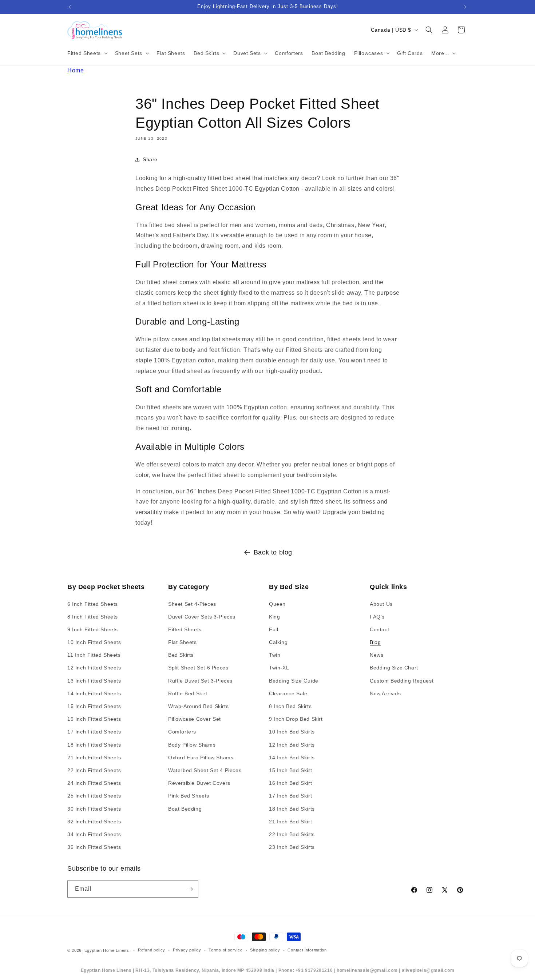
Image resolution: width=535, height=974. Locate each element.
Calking (278, 642)
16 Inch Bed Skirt (290, 783)
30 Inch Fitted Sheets (94, 809)
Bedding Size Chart (394, 668)
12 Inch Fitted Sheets (94, 668)
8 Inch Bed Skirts (290, 706)
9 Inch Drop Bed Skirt (296, 719)
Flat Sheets (182, 642)
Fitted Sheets (185, 629)
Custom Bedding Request (401, 681)
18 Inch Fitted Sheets (94, 745)
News (376, 655)
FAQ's (377, 617)
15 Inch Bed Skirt (290, 770)
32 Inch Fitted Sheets (94, 821)
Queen (277, 604)
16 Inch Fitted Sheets (94, 719)
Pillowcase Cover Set (194, 719)
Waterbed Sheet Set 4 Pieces (204, 770)
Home (75, 70)
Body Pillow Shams (191, 745)
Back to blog (273, 552)
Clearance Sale (288, 693)
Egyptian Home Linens (106, 950)
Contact (379, 629)
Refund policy (151, 950)
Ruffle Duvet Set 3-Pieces (200, 681)
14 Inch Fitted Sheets (94, 693)
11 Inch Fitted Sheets (94, 655)
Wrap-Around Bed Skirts (198, 706)
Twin (274, 655)
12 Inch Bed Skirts (292, 745)
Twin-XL (279, 668)
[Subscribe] (190, 889)
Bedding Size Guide (293, 681)
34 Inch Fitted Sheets (94, 834)
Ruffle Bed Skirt (187, 693)
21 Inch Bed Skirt (290, 821)
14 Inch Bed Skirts (292, 757)
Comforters (182, 732)
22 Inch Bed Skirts (292, 834)
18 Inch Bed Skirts (292, 809)
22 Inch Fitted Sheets (94, 770)
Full (273, 629)
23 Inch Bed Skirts (292, 847)
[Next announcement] (465, 7)
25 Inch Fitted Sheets (94, 796)
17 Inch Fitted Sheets (94, 732)
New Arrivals (385, 693)
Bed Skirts (181, 655)
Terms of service (225, 950)
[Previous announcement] (70, 7)
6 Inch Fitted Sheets (92, 604)
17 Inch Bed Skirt (290, 796)
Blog (375, 642)
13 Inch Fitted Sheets (94, 681)
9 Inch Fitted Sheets (92, 629)
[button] (87, 53)
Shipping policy (265, 950)
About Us (381, 604)
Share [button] (150, 159)
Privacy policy (187, 950)
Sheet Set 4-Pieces (192, 604)
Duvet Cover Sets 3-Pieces (201, 617)
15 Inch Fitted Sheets (94, 706)
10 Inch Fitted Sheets (94, 642)
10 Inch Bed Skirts (292, 732)
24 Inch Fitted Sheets (94, 783)
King (274, 617)
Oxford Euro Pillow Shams (200, 757)
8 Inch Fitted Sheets (92, 617)
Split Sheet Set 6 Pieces (198, 668)
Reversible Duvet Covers (199, 783)
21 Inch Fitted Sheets (94, 757)
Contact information (307, 950)
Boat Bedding (185, 809)
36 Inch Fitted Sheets (94, 847)
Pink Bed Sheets (188, 796)
